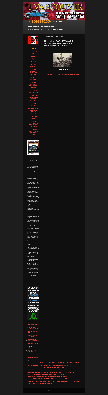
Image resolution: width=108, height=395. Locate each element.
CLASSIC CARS (71, 75)
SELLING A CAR (63, 77)
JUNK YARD (31, 372)
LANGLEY (33, 69)
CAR (64, 363)
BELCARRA (33, 102)
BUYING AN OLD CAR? (48, 75)
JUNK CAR (60, 368)
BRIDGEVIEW (33, 106)
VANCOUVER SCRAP (35, 384)
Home (29, 21)
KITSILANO (33, 111)
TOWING (48, 381)
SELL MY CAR (32, 381)
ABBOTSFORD (33, 77)
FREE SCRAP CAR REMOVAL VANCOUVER (35, 368)
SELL (66, 379)
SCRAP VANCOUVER (59, 379)
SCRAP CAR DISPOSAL (44, 374)
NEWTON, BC (33, 90)
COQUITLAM (33, 119)
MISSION (33, 118)
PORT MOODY (33, 89)
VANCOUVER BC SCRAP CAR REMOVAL (70, 381)
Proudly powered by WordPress (54, 390)
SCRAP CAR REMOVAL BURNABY (38, 377)
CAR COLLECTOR (56, 75)
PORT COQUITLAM (33, 67)
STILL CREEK (33, 64)
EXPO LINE (33, 82)
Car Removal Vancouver (32, 347)
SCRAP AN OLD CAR (71, 372)
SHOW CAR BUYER (70, 77)
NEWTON (33, 61)
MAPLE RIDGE (33, 110)
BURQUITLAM (33, 63)
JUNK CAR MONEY (49, 77)
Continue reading (48, 72)
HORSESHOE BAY (33, 115)
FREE (67, 365)
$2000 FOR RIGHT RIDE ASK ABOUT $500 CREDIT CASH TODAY (33, 331)
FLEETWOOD (33, 126)
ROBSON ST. (33, 79)
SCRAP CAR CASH (56, 77)
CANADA (33, 137)
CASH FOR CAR (74, 363)
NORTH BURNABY (33, 131)
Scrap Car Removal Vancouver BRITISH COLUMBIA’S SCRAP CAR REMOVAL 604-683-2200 (33, 342)
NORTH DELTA (33, 105)
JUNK (53, 367)
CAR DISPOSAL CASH (64, 75)
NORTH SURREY (33, 85)
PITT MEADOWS (33, 116)
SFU (33, 58)
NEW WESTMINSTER (33, 54)
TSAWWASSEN (33, 84)
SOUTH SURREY (33, 124)
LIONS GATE (33, 66)
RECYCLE (53, 372)
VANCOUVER (49, 74)
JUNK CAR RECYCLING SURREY (36, 370)
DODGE (62, 365)
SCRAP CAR (30, 349)
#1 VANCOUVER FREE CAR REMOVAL (34, 362)
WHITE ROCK (33, 100)
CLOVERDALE (33, 95)
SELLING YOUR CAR (74, 379)
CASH (67, 363)
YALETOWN (33, 80)
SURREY (33, 56)
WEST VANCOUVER (33, 103)
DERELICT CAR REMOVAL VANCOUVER (47, 365)
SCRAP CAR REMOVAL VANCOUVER (40, 379)
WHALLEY (33, 59)
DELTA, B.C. (33, 98)
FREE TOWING (46, 368)
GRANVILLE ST (33, 71)
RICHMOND (33, 87)
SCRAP (57, 372)
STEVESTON (33, 132)
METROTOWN (33, 129)
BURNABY (33, 53)
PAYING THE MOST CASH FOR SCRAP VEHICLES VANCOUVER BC (33, 335)
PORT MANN (33, 76)
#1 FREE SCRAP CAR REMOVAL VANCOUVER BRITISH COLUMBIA (68, 74)
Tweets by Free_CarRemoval (33, 357)
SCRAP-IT (62, 372)
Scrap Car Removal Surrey (58, 377)
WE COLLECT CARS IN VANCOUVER (71, 78)
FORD (65, 365)
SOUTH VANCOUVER (33, 108)
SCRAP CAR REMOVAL (59, 374)
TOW (45, 381)
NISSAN (40, 372)
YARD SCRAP (47, 384)
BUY (61, 363)
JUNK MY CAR (71, 370)
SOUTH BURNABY (33, 128)
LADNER (33, 134)
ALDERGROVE (33, 93)
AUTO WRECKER (46, 363)
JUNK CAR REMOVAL (48, 370)
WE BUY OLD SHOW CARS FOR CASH (58, 78)
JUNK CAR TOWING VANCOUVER (60, 370)
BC (33, 136)
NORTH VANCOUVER (33, 123)
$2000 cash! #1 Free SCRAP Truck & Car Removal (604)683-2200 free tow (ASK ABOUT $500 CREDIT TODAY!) (59, 43)
